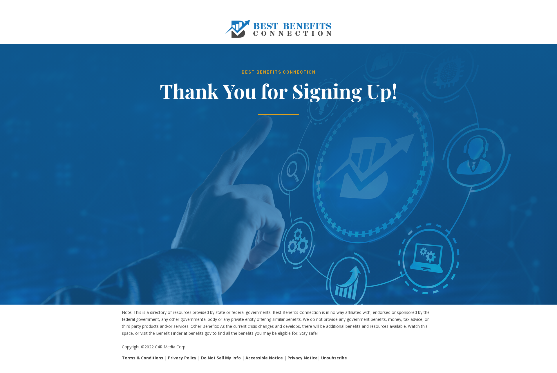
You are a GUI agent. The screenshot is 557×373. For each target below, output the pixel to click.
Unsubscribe (334, 358)
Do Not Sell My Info (221, 358)
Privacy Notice (302, 358)
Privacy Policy (182, 358)
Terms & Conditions (142, 358)
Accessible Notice (264, 358)
